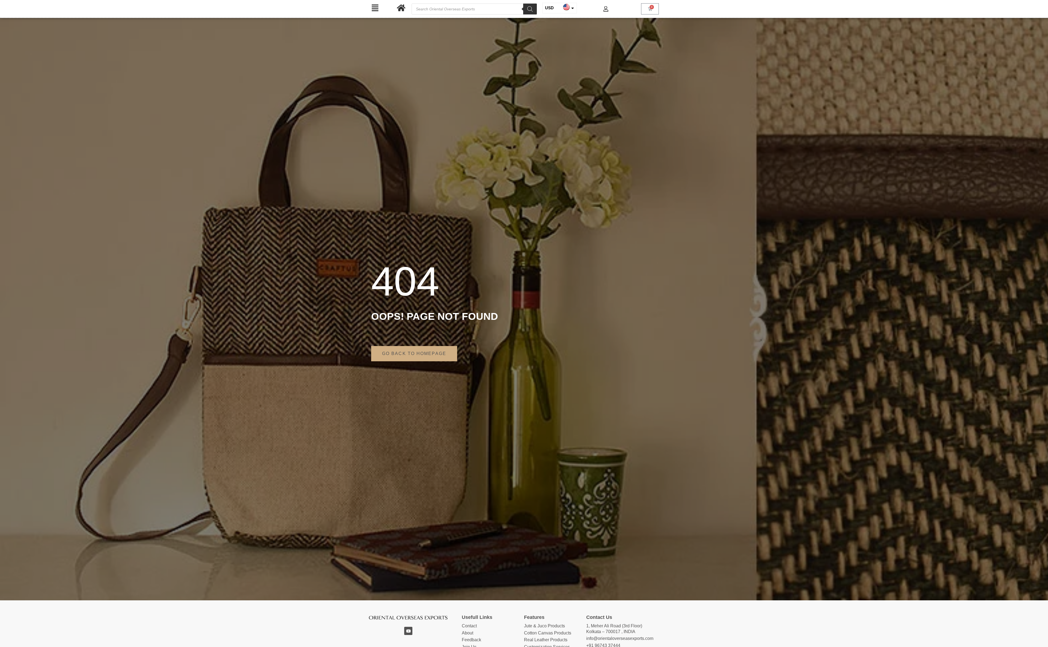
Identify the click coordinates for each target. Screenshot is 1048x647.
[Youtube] (408, 631)
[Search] (530, 9)
